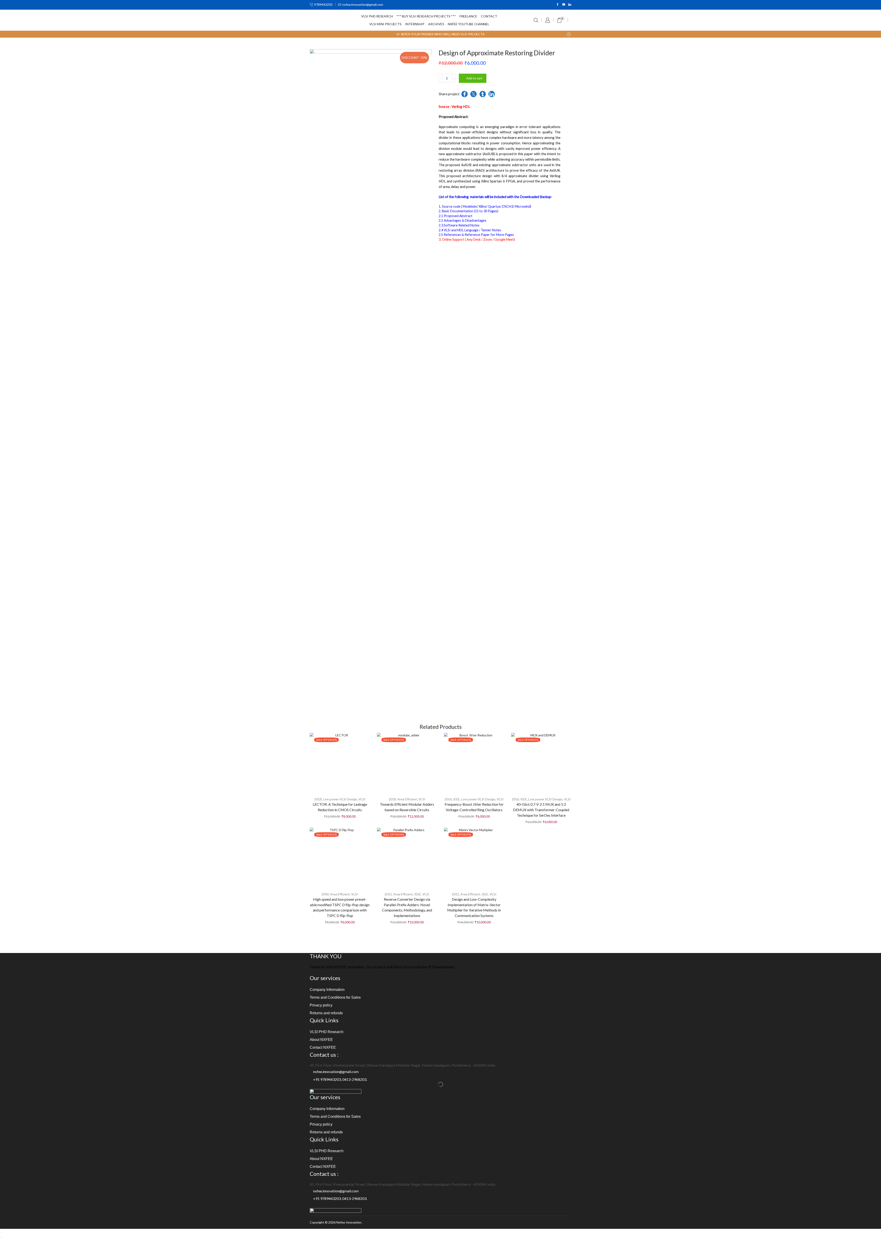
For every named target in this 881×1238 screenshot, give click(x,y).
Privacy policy (321, 1005)
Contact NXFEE (323, 1047)
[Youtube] (563, 4)
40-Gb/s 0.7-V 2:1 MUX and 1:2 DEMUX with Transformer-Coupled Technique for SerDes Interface (541, 809)
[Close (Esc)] (0, 1232)
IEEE (456, 799)
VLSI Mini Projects (385, 24)
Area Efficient (407, 799)
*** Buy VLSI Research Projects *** (426, 16)
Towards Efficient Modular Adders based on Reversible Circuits (407, 807)
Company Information (327, 990)
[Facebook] (557, 4)
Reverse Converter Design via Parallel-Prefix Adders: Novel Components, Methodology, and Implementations (407, 907)
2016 (448, 799)
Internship (414, 24)
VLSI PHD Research (377, 16)
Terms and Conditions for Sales (335, 997)
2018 (318, 799)
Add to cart (474, 78)
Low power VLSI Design (340, 799)
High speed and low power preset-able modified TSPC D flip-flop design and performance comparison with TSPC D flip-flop (340, 907)
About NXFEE (321, 1040)
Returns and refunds (326, 1013)
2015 (388, 894)
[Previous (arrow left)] (0, 1236)
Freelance (468, 16)
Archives (436, 24)
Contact (489, 16)
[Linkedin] (569, 4)
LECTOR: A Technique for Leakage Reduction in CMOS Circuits (340, 807)
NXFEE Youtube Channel (468, 24)
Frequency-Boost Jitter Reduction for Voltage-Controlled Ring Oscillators (474, 807)
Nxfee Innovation (348, 1222)
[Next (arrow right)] (2, 1236)
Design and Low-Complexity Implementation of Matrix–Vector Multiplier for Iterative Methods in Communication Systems (474, 907)
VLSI (362, 799)
